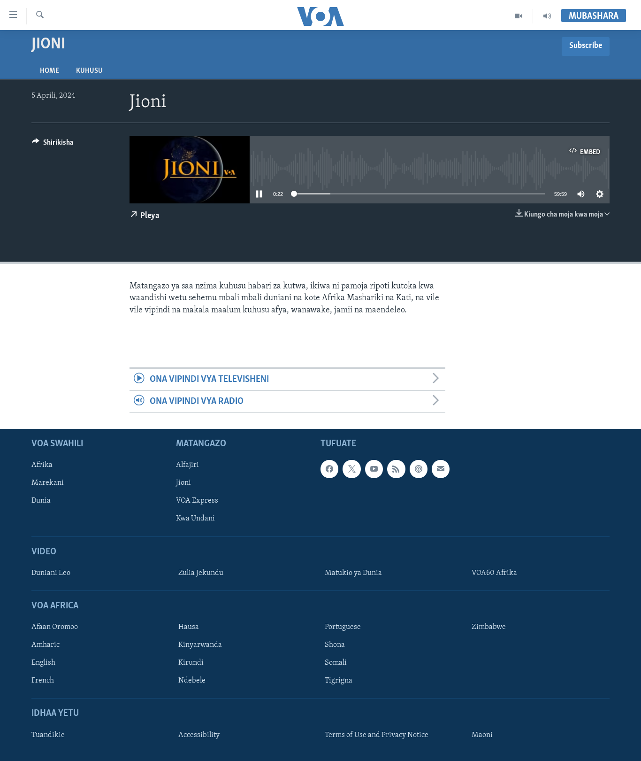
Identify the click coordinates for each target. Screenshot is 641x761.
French (42, 681)
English (43, 663)
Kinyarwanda (200, 645)
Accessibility (199, 735)
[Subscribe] (441, 469)
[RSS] (396, 469)
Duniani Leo (50, 573)
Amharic (45, 645)
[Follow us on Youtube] (374, 469)
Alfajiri (187, 465)
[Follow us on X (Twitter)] (351, 469)
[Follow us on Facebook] (329, 469)
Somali (336, 663)
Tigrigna (338, 681)
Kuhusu (89, 71)
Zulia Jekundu (200, 573)
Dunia (41, 501)
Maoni (482, 735)
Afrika (42, 465)
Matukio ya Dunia (353, 573)
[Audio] (547, 16)
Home (49, 71)
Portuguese (343, 627)
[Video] (518, 16)
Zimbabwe (489, 627)
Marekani (47, 483)
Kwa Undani (195, 519)
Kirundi (191, 663)
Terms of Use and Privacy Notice (376, 735)
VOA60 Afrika (494, 573)
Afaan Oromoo (54, 627)
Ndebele (192, 681)
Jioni (183, 483)
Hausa (188, 627)
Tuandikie (48, 735)
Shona (335, 645)
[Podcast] (418, 469)
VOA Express (197, 501)
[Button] (52, 145)
